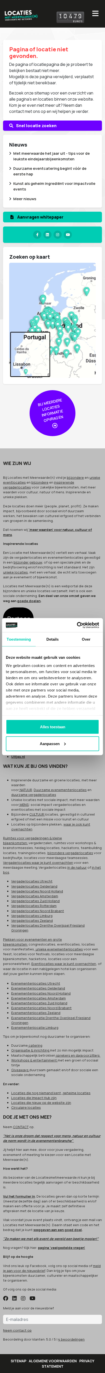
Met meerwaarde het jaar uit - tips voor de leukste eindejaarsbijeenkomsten (51, 156)
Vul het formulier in (19, 1196)
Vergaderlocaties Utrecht (31, 881)
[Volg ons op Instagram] (23, 1299)
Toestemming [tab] (19, 639)
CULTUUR (37, 814)
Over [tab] (86, 639)
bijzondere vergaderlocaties (70, 853)
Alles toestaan (52, 727)
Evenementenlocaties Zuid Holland (39, 1003)
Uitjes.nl (18, 756)
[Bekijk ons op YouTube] (32, 1299)
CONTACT (21, 1127)
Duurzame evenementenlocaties (60, 789)
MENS (24, 804)
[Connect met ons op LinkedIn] (14, 1299)
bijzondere (75, 477)
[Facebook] (37, 235)
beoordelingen (71, 1339)
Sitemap (18, 1360)
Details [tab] (52, 639)
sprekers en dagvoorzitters (77, 1055)
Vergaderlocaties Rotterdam (34, 905)
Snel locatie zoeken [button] (36, 125)
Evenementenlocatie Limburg (34, 1027)
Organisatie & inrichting (30, 1050)
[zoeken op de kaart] (52, 320)
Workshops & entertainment (34, 1060)
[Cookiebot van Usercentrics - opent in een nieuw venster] (77, 625)
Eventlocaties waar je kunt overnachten (63, 963)
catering (35, 1045)
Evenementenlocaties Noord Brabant (41, 1008)
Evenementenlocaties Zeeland (35, 1012)
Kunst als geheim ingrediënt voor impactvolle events (54, 186)
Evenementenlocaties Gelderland (38, 988)
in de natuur (77, 867)
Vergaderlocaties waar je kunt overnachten (38, 862)
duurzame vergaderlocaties (33, 794)
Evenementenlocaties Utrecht (35, 983)
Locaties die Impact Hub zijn (34, 1097)
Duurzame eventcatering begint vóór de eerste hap (49, 171)
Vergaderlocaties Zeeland (32, 920)
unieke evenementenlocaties (59, 949)
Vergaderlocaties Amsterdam (34, 896)
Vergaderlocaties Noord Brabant (37, 911)
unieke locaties (15, 572)
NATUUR (25, 789)
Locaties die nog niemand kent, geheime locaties (50, 1093)
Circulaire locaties (26, 1107)
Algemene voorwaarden (53, 1360)
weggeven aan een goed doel (57, 1229)
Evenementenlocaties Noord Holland (41, 993)
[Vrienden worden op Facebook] (5, 1299)
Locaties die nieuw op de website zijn (41, 1102)
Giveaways (20, 1070)
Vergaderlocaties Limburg (31, 915)
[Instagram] (58, 235)
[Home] (20, 14)
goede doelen (29, 601)
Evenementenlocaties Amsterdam (38, 998)
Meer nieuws (24, 198)
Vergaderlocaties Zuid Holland (35, 901)
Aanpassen (50, 743)
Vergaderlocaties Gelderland (34, 886)
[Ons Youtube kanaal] (68, 235)
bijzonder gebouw (28, 562)
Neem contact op (17, 1330)
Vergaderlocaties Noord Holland (37, 891)
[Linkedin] (47, 235)
